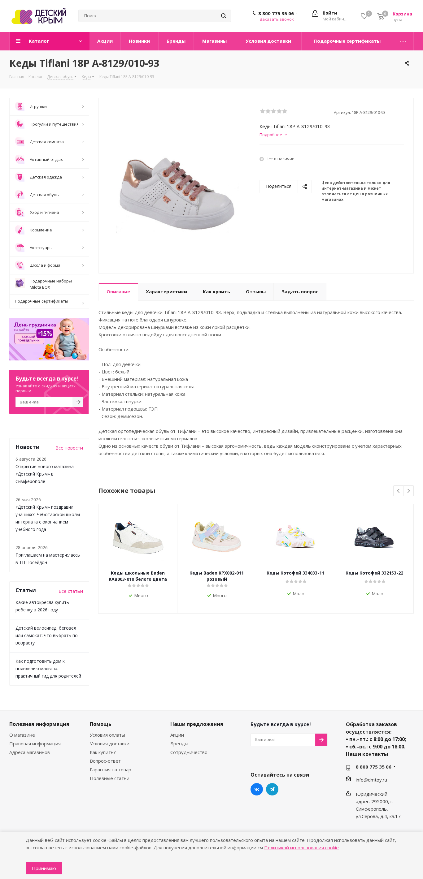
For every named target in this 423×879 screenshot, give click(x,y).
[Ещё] (403, 41)
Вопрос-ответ (105, 761)
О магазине (22, 735)
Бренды (179, 743)
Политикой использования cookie (301, 847)
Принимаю (44, 868)
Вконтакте (257, 789)
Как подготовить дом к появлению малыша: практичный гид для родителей (48, 668)
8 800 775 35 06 (276, 13)
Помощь (100, 724)
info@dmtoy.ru (371, 780)
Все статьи (71, 591)
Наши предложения (196, 724)
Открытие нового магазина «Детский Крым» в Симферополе (44, 473)
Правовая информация (35, 743)
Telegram (272, 789)
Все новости (69, 448)
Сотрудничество (188, 752)
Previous (399, 491)
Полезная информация (39, 724)
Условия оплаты (107, 735)
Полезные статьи (109, 778)
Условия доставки (109, 743)
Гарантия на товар (110, 769)
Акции (177, 735)
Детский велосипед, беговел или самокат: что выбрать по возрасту (46, 635)
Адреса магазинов (29, 752)
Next (408, 491)
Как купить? (103, 752)
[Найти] (223, 16)
